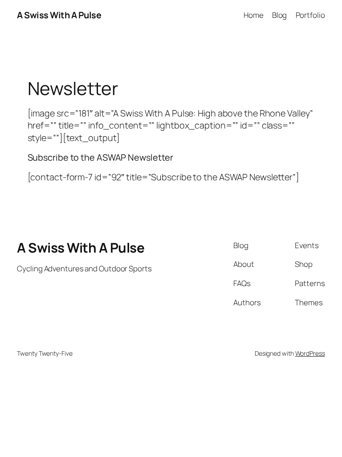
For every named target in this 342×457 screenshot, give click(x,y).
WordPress (310, 353)
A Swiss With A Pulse (59, 15)
